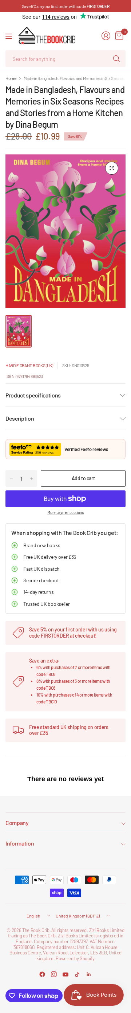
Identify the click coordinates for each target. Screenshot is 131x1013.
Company (17, 822)
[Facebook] (42, 974)
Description (19, 418)
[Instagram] (54, 974)
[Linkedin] (89, 974)
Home (10, 78)
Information (19, 843)
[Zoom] (111, 168)
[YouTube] (65, 974)
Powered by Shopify (75, 958)
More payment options (65, 512)
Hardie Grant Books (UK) (29, 365)
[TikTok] (77, 974)
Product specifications (33, 395)
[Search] (116, 58)
